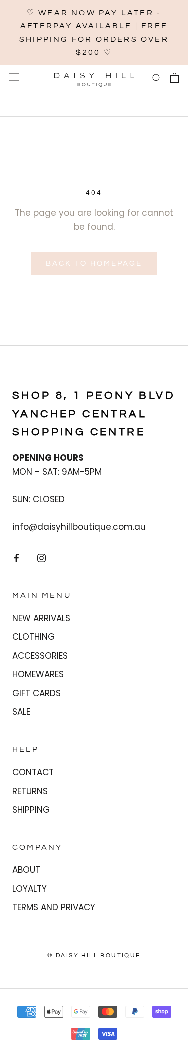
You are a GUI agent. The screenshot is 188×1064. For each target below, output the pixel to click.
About (26, 870)
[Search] (156, 77)
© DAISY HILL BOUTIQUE (93, 955)
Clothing (33, 637)
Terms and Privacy (53, 907)
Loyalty (29, 889)
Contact (33, 772)
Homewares (38, 674)
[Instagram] (41, 558)
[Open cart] (174, 78)
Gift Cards (36, 693)
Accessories (40, 656)
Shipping (31, 810)
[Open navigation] (14, 77)
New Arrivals (41, 618)
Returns (30, 791)
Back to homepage (94, 263)
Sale (21, 712)
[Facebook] (16, 558)
